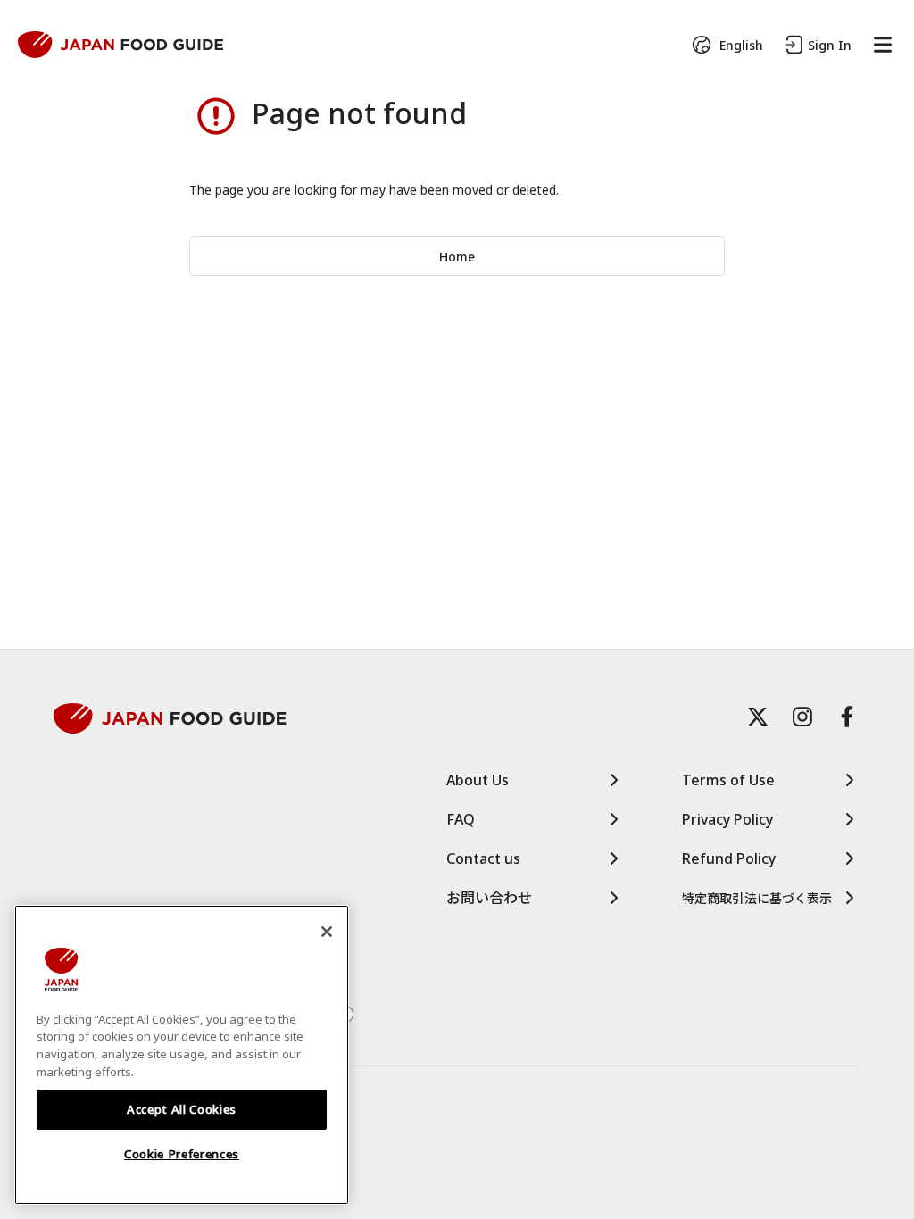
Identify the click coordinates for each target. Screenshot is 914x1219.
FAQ (460, 819)
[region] (181, 1055)
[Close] (326, 931)
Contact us (483, 858)
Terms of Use (728, 780)
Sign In (830, 45)
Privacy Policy (727, 819)
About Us (477, 780)
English (741, 45)
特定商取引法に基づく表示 (757, 898)
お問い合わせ (489, 898)
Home (457, 256)
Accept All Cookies (182, 1109)
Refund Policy (729, 858)
